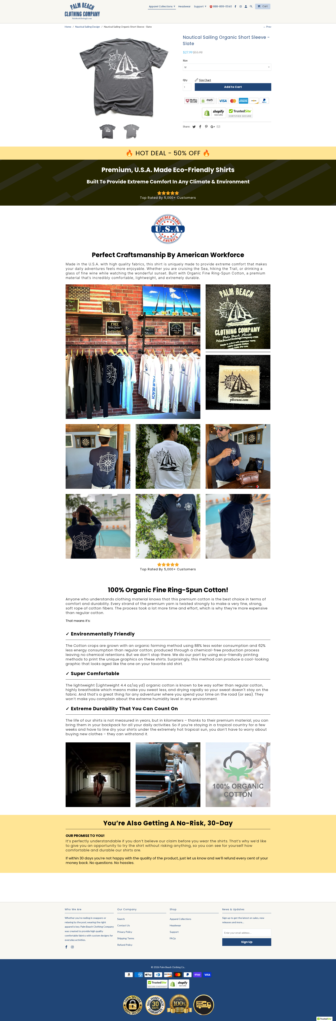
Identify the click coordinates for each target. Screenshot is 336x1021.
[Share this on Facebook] (199, 127)
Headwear (184, 6)
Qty (185, 80)
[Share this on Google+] (212, 127)
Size (185, 60)
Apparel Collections (162, 6)
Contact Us (123, 925)
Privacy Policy (124, 931)
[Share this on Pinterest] (206, 127)
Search (121, 918)
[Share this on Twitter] (193, 127)
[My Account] (246, 7)
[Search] (251, 7)
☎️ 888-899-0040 (220, 6)
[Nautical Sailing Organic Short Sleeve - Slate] (122, 77)
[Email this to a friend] (218, 127)
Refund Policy (124, 944)
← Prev (267, 26)
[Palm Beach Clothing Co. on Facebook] (235, 7)
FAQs (173, 938)
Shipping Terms (125, 938)
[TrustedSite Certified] (240, 113)
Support (200, 6)
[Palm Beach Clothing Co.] (82, 12)
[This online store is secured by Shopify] (214, 117)
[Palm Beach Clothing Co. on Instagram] (240, 7)
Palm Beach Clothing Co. (172, 967)
